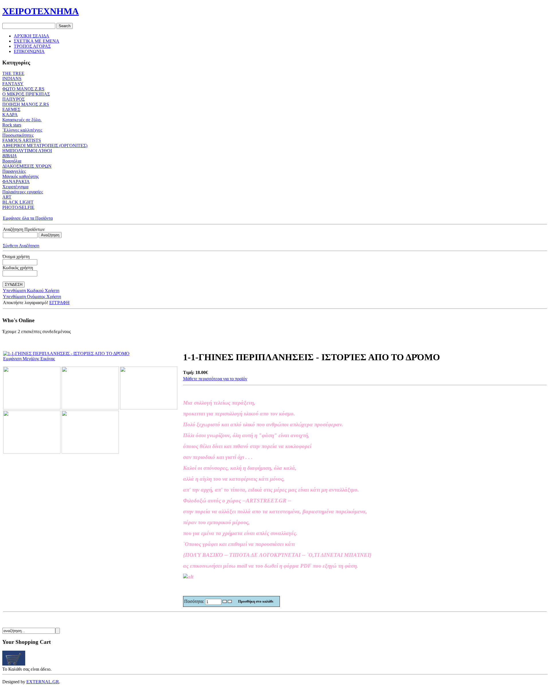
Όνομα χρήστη (16, 256)
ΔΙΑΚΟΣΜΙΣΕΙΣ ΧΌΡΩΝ (27, 166)
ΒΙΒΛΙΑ (9, 155)
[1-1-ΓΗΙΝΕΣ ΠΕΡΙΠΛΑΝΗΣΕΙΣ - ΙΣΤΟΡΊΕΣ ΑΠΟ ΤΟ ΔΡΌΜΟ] (31, 407)
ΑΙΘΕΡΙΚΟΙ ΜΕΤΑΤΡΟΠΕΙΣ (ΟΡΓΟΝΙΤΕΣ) (44, 145)
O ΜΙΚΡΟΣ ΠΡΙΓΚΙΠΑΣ (26, 94)
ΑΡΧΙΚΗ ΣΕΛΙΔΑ (31, 35)
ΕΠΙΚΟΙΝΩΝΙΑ (29, 51)
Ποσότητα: (194, 601)
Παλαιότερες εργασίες (22, 191)
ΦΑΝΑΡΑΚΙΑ (16, 181)
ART (6, 197)
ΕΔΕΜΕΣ (11, 109)
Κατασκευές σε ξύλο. (22, 119)
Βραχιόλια (11, 161)
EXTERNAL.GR (42, 681)
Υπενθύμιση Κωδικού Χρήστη (31, 290)
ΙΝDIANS (11, 78)
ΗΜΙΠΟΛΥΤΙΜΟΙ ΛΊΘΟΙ (27, 150)
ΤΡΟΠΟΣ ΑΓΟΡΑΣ (32, 46)
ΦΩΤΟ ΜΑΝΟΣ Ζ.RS (23, 88)
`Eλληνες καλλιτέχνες (22, 130)
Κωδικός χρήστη (18, 267)
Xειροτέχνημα (15, 186)
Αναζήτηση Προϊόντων (24, 229)
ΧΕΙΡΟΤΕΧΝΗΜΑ (40, 11)
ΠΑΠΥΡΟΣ (13, 99)
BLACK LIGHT (18, 202)
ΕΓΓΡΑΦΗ (59, 302)
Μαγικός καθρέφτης (20, 176)
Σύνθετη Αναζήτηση (21, 245)
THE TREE (13, 73)
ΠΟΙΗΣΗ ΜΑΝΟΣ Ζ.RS (25, 104)
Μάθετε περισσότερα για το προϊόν (215, 378)
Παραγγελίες (14, 171)
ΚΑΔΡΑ (10, 114)
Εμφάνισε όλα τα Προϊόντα (28, 218)
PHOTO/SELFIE (18, 207)
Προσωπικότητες (18, 135)
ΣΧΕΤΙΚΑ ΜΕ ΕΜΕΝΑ (36, 41)
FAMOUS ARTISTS (21, 140)
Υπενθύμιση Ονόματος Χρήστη (32, 296)
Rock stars (11, 124)
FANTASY (12, 83)
